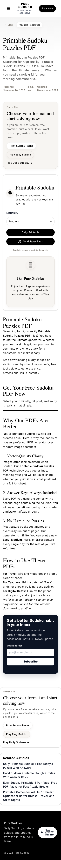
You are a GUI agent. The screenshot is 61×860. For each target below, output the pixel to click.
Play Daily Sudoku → (20, 162)
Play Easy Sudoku (20, 154)
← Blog (9, 24)
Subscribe (30, 661)
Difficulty (12, 213)
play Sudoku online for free (21, 604)
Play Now (47, 8)
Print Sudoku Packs (21, 145)
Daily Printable (30, 232)
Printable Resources (30, 24)
